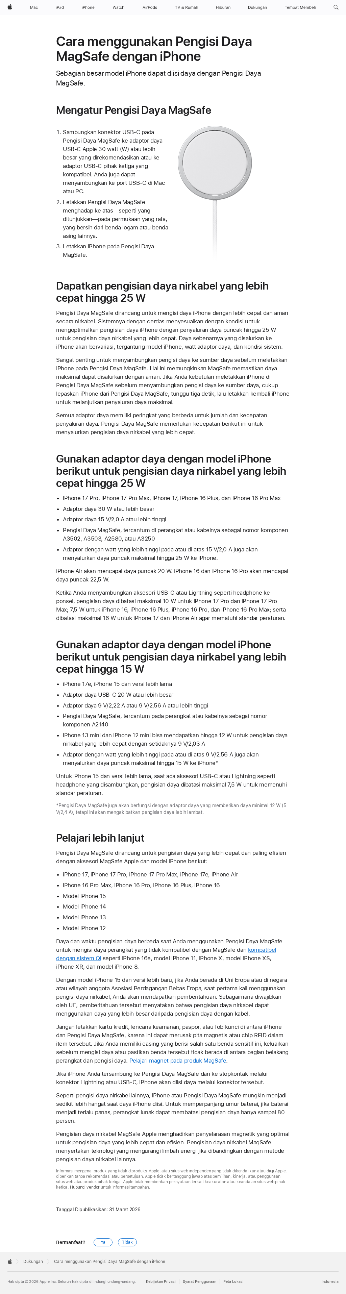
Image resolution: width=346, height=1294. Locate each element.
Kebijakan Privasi (161, 1281)
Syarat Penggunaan (199, 1281)
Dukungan (33, 1261)
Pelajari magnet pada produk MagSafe (177, 1060)
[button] (336, 7)
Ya (103, 1242)
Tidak (127, 1242)
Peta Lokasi (233, 1281)
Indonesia (330, 1281)
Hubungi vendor (85, 1187)
